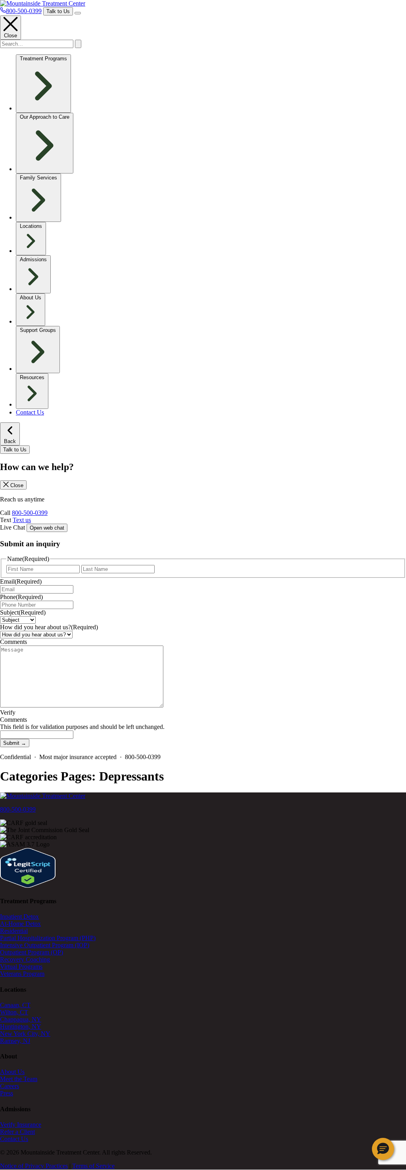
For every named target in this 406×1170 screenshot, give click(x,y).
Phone (21, 597)
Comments (13, 641)
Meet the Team (18, 1079)
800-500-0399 (30, 512)
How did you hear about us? (49, 627)
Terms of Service (93, 1165)
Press (6, 1093)
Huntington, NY (20, 1026)
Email (21, 581)
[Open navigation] (78, 13)
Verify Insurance (20, 1124)
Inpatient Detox (19, 916)
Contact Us (30, 412)
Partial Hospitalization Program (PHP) (48, 938)
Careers (9, 1086)
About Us (12, 1071)
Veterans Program (22, 973)
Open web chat (47, 528)
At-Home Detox (20, 923)
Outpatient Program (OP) (31, 952)
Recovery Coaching (25, 959)
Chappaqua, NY (20, 1019)
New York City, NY (25, 1033)
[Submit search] (78, 44)
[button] (383, 1149)
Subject (23, 612)
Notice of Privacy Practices (34, 1165)
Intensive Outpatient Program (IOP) (44, 945)
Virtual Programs (21, 966)
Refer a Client (17, 1131)
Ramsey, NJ (15, 1040)
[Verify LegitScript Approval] (28, 885)
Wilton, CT (14, 1012)
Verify (7, 712)
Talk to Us (58, 11)
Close (10, 36)
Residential (14, 930)
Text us (22, 520)
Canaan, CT (15, 1005)
